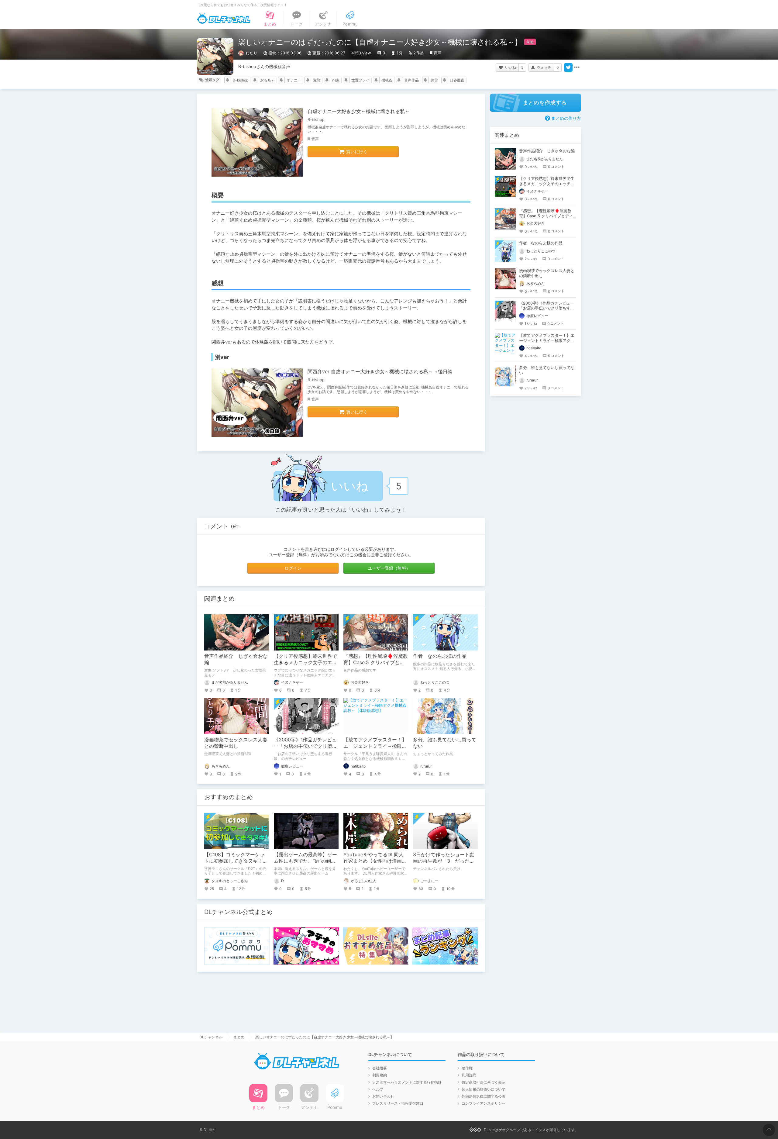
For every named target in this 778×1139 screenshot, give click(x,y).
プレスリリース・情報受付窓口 (397, 1103)
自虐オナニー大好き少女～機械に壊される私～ (359, 111)
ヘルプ (377, 1089)
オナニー (294, 80)
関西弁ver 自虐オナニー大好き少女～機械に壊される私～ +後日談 (380, 371)
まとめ (238, 1037)
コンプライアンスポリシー (483, 1103)
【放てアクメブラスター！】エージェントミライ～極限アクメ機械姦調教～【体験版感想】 (546, 340)
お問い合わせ (383, 1096)
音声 (437, 52)
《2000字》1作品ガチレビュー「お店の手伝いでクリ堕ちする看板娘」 (305, 746)
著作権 (467, 1068)
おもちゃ (267, 80)
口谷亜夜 (457, 80)
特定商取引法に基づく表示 (483, 1082)
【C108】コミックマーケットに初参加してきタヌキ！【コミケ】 (234, 860)
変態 (316, 80)
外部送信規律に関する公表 (483, 1096)
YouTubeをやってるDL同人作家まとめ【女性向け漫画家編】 (375, 860)
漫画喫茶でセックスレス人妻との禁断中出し (235, 743)
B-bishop (240, 80)
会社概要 (379, 1068)
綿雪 (434, 80)
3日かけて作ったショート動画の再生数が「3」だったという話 (443, 860)
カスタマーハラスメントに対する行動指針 (407, 1082)
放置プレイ (360, 80)
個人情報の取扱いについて (483, 1089)
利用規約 (379, 1075)
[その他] (577, 67)
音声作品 (411, 80)
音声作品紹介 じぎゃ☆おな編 (547, 150)
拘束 (335, 80)
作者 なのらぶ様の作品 (439, 656)
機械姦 (386, 80)
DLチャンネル (223, 18)
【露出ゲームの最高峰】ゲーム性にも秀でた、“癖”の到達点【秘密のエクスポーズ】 (305, 860)
